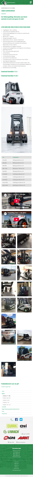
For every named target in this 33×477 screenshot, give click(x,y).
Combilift (4, 407)
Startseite (16, 462)
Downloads (16, 465)
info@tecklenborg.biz (16, 456)
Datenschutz (16, 468)
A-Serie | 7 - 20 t (6, 395)
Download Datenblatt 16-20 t (9, 76)
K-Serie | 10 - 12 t (7, 404)
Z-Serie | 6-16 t (6, 400)
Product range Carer (6, 386)
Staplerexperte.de (23, 475)
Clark (3, 391)
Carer (3, 393)
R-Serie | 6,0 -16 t (7, 398)
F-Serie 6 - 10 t (6, 402)
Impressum (16, 466)
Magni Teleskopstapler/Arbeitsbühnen (10, 409)
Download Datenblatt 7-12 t (9, 72)
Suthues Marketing (15, 475)
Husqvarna (4, 413)
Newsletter (16, 463)
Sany (3, 411)
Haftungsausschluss (16, 470)
